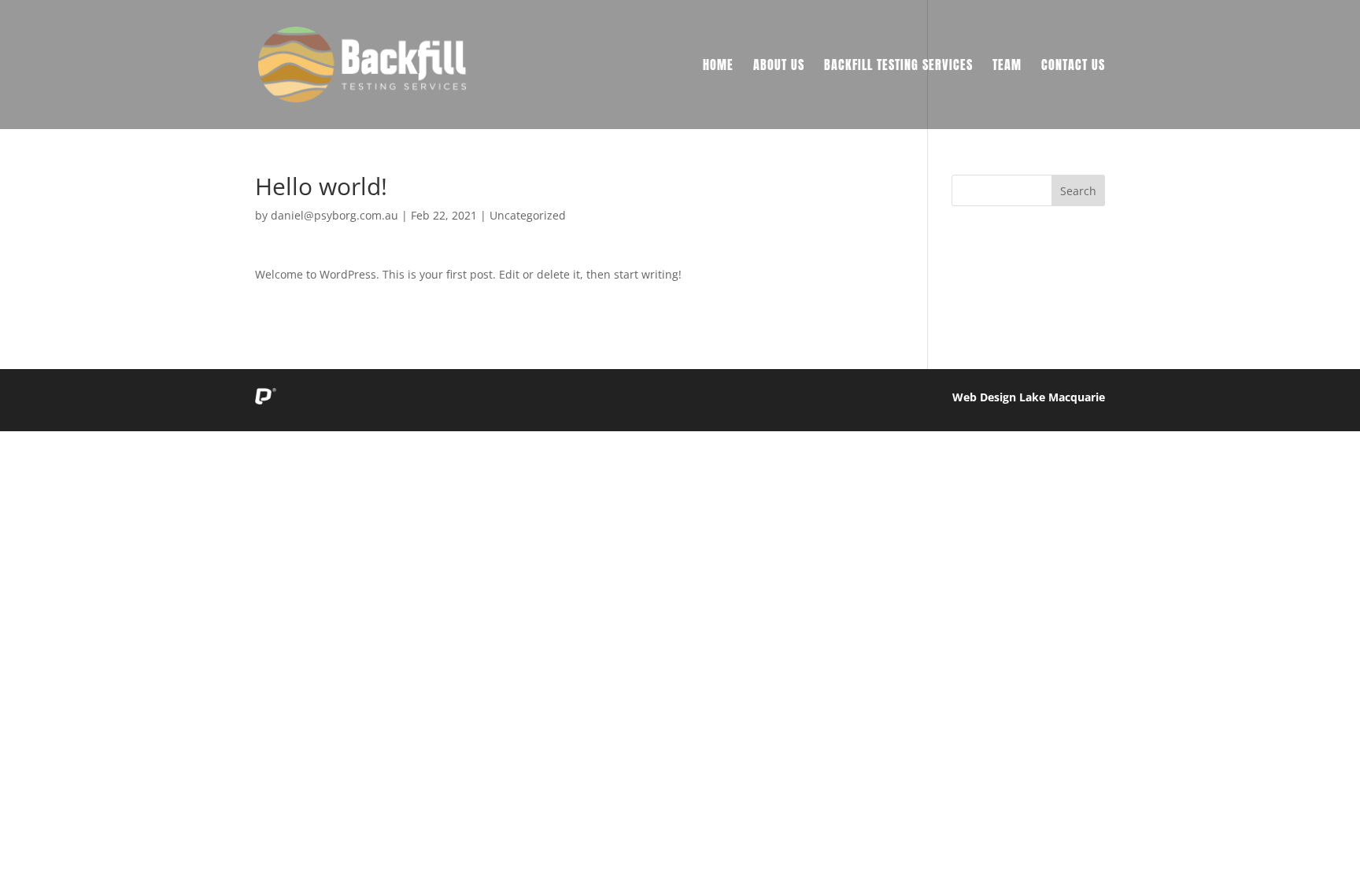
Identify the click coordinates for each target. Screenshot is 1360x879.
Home (718, 66)
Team (1007, 66)
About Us (778, 66)
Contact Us (1073, 66)
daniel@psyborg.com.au (334, 215)
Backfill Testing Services (898, 66)
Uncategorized (528, 215)
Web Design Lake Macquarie (1028, 397)
